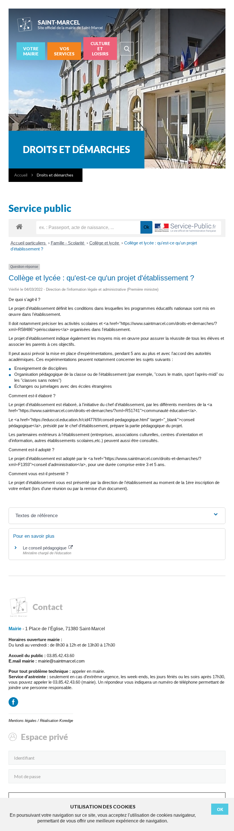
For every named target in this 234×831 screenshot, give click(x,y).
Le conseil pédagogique (45, 547)
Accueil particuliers (29, 242)
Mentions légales (23, 720)
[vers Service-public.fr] (185, 228)
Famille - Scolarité (68, 242)
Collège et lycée (104, 242)
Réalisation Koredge (56, 720)
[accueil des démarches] (19, 226)
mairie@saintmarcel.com (61, 661)
